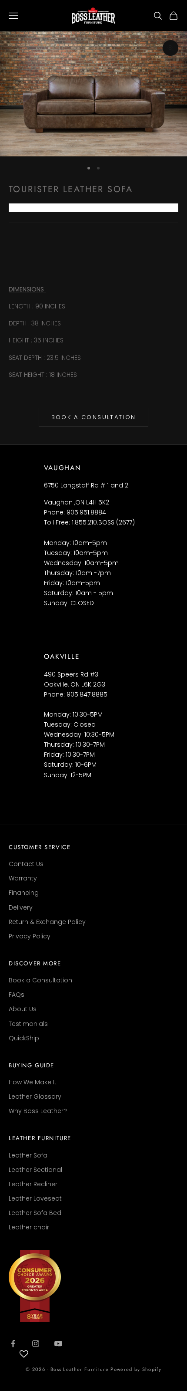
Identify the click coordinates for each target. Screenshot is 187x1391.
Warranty (23, 878)
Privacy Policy (29, 936)
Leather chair (29, 1227)
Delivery (21, 907)
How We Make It (33, 1082)
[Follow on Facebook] (13, 1343)
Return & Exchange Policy (47, 921)
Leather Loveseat (35, 1198)
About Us (23, 1009)
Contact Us (26, 864)
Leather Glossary (35, 1096)
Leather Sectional (35, 1169)
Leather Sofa (28, 1155)
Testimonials (28, 1023)
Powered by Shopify (135, 1369)
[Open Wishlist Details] (24, 1354)
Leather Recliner (33, 1184)
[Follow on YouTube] (58, 1343)
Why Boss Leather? (38, 1111)
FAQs (16, 994)
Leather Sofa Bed (35, 1212)
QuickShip (24, 1038)
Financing (24, 892)
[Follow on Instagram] (35, 1343)
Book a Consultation (93, 417)
